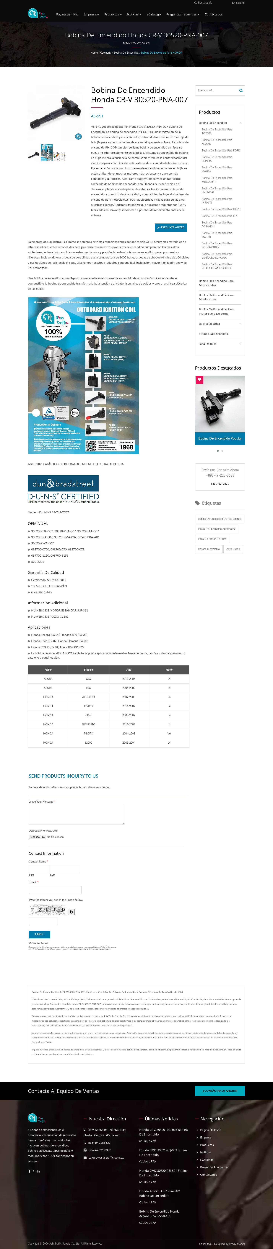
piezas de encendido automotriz (216, 529)
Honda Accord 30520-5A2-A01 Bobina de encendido (160, 1193)
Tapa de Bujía (234, 1050)
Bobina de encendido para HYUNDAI (217, 190)
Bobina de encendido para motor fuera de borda (216, 311)
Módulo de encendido (213, 333)
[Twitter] (33, 1171)
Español (240, 2)
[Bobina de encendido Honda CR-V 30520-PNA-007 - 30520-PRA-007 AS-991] (78, 136)
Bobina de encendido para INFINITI (217, 201)
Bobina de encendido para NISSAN (217, 142)
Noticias (133, 14)
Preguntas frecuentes (181, 14)
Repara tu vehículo (209, 549)
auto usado (233, 549)
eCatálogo (154, 14)
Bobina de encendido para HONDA (161, 53)
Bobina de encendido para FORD (221, 150)
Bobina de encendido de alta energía (219, 519)
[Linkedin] (38, 1171)
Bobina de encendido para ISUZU (221, 209)
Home (94, 53)
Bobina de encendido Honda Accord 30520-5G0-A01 (159, 1213)
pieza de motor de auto (212, 539)
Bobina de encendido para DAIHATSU (217, 224)
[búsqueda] (195, 3)
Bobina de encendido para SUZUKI (217, 235)
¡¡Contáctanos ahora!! (220, 1091)
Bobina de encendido (126, 53)
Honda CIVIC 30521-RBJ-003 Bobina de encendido (163, 1152)
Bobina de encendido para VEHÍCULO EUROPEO (217, 256)
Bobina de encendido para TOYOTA (217, 131)
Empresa (90, 14)
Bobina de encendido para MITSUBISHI (217, 180)
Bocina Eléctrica (209, 323)
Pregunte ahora (173, 227)
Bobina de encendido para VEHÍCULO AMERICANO (217, 266)
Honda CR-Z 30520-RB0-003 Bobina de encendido (163, 1132)
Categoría (105, 53)
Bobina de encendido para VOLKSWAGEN (217, 245)
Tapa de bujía (208, 343)
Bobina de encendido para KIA (219, 216)
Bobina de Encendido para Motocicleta (168, 1050)
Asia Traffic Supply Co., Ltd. (64, 1243)
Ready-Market (237, 1244)
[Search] (241, 90)
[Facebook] (29, 1171)
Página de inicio (67, 14)
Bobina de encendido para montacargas (216, 297)
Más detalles (220, 484)
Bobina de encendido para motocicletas (216, 283)
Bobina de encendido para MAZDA (217, 169)
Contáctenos (214, 14)
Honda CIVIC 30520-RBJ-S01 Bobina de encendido (163, 1173)
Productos (112, 14)
